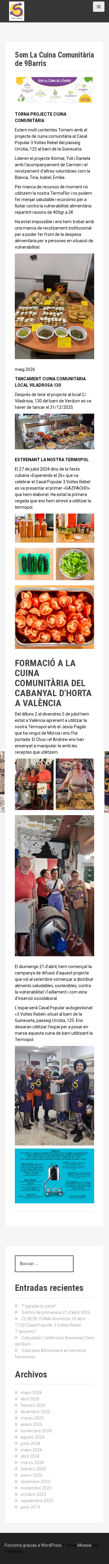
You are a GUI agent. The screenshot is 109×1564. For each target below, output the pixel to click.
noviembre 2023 (36, 1488)
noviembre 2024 (36, 1430)
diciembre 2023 (35, 1481)
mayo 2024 (31, 1449)
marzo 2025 (32, 1418)
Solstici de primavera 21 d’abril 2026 (55, 1312)
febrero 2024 (33, 1468)
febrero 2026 (33, 1405)
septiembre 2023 (37, 1500)
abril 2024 (30, 1456)
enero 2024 (31, 1475)
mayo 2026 (31, 1392)
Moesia (84, 1545)
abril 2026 (30, 1399)
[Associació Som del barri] (16, 10)
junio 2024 (30, 1443)
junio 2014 (30, 1507)
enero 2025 (31, 1424)
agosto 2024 (33, 1437)
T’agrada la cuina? (38, 1306)
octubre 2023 (33, 1494)
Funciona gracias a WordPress (33, 1545)
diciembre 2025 (35, 1411)
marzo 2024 (32, 1462)
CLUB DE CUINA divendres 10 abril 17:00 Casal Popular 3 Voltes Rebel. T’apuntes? (50, 1325)
